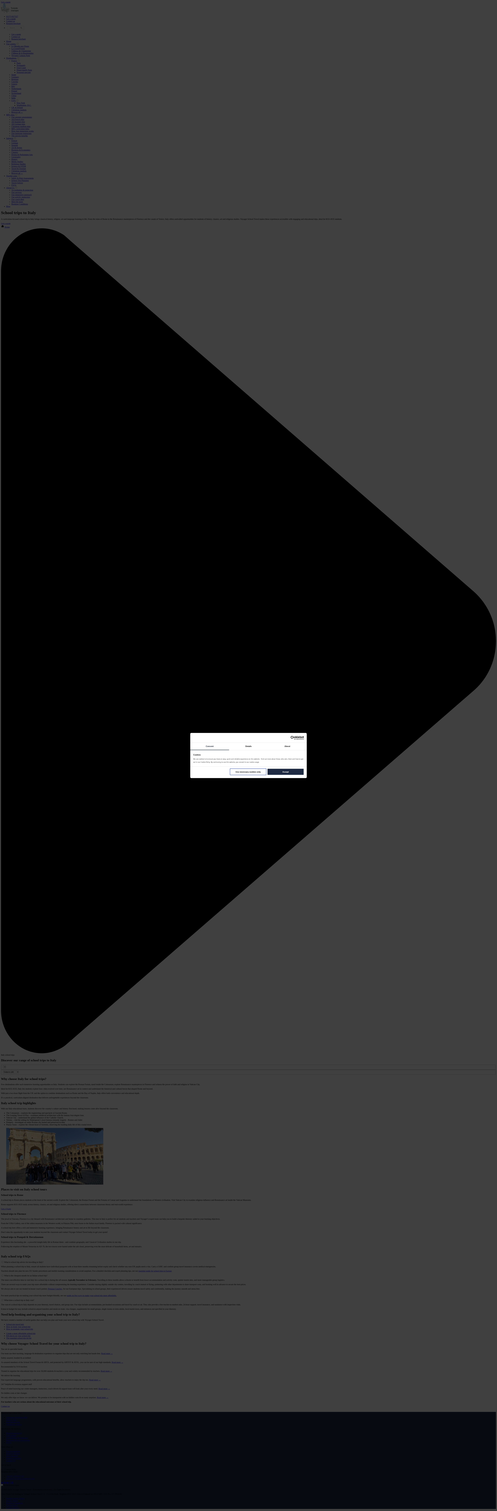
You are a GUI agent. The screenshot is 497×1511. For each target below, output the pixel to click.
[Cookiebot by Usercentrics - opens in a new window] (292, 738)
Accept (285, 772)
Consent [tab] (210, 746)
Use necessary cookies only (248, 772)
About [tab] (287, 746)
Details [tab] (248, 746)
